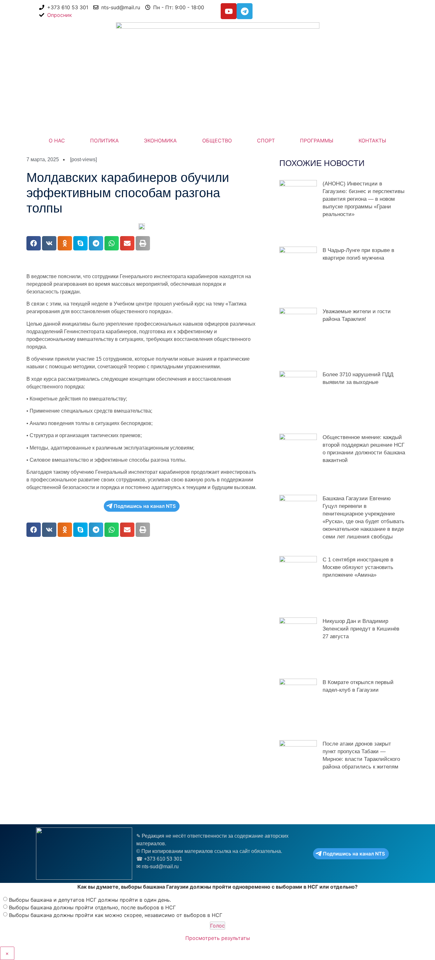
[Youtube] (229, 11)
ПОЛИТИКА (104, 140)
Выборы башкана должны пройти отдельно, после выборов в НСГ (92, 907)
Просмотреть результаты (217, 938)
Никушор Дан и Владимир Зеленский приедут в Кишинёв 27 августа (361, 628)
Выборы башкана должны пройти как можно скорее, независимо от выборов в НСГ (115, 915)
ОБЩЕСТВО (217, 140)
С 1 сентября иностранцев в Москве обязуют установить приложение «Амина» (358, 567)
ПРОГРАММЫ (316, 140)
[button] (33, 243)
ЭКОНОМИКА (160, 140)
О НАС (57, 140)
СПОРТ (266, 140)
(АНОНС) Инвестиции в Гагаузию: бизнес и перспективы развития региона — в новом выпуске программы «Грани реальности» (363, 199)
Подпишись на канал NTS (145, 506)
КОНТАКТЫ (372, 140)
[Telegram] (245, 11)
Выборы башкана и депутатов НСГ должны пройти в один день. (90, 899)
